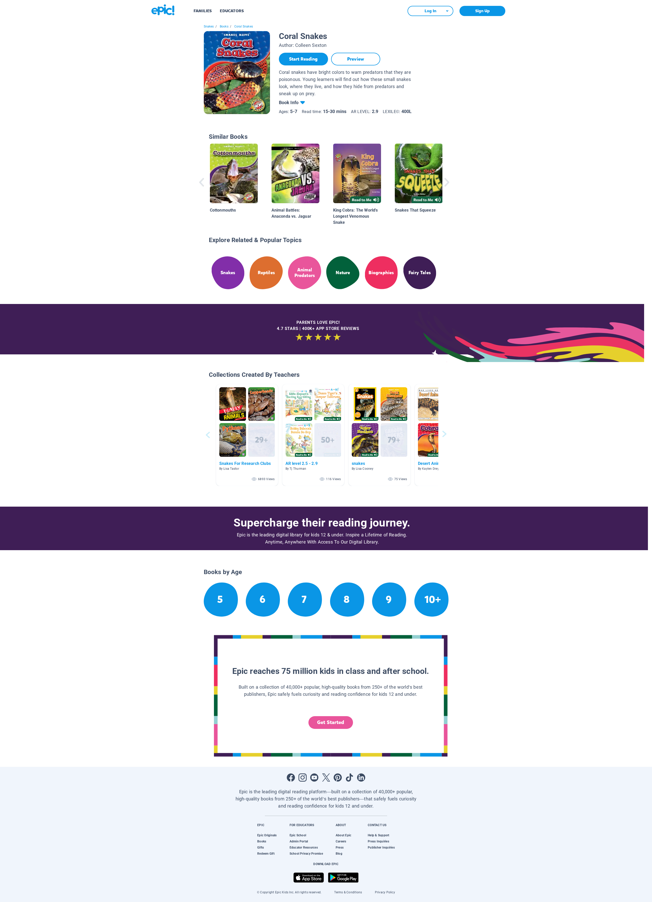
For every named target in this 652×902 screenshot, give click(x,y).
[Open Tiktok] (349, 777)
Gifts (260, 847)
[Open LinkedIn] (361, 777)
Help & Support (378, 835)
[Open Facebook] (291, 777)
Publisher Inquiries (381, 847)
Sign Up (482, 10)
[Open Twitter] (326, 777)
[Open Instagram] (302, 777)
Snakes (209, 26)
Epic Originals (267, 835)
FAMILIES (203, 10)
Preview (355, 59)
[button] (247, 435)
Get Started (330, 722)
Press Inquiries (378, 841)
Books (224, 26)
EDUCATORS (232, 10)
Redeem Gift (266, 853)
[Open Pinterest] (338, 777)
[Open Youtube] (314, 777)
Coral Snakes (243, 26)
